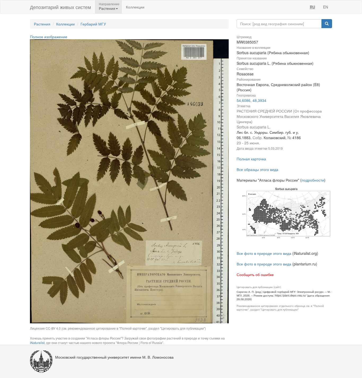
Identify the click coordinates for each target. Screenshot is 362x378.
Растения (42, 24)
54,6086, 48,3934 (251, 100)
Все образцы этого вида (257, 169)
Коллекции (135, 7)
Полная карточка (251, 158)
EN (325, 7)
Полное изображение (48, 36)
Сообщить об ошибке (255, 274)
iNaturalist (37, 342)
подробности (313, 180)
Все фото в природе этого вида (264, 253)
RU (312, 7)
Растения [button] (107, 8)
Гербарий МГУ (93, 24)
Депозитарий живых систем (60, 6)
